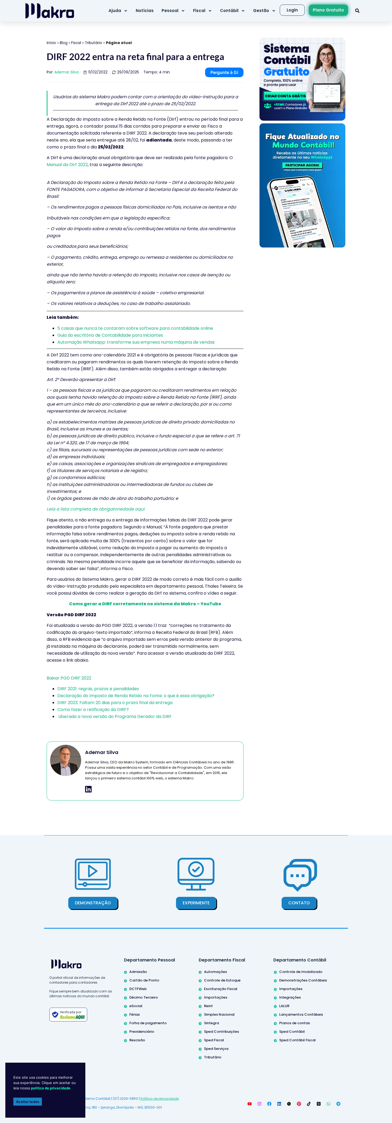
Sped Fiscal (214, 1040)
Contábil (229, 10)
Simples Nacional (219, 1014)
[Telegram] (338, 1104)
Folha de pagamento (148, 1023)
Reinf (208, 1005)
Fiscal (199, 10)
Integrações (290, 997)
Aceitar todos (27, 1102)
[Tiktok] (309, 1104)
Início (51, 42)
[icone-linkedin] (88, 789)
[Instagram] (259, 1104)
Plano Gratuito (328, 10)
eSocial (135, 1005)
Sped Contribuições (221, 1031)
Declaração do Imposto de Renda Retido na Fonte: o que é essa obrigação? (135, 696)
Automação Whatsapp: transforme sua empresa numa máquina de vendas (136, 342)
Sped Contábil (292, 1031)
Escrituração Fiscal (220, 988)
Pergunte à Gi (224, 72)
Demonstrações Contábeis (303, 980)
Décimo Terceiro (143, 997)
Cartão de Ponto (144, 980)
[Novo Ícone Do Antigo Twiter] (289, 1104)
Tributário (93, 42)
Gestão (261, 10)
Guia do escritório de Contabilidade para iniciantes (110, 335)
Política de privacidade (159, 1098)
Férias (134, 1014)
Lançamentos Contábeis (301, 1014)
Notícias (145, 10)
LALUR (284, 1005)
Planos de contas (294, 1023)
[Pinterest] (299, 1104)
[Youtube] (249, 1104)
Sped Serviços (216, 1048)
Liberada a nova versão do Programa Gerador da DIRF (114, 716)
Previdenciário (141, 1031)
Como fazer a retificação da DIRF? (93, 709)
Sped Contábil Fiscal (297, 1040)
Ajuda (115, 10)
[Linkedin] (279, 1104)
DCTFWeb (138, 988)
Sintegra (211, 1023)
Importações (215, 997)
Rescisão (137, 1040)
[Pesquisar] (357, 11)
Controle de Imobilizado (300, 971)
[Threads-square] (318, 1104)
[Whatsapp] (328, 1104)
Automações (215, 971)
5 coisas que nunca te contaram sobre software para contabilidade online (135, 328)
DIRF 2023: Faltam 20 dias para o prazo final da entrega (115, 703)
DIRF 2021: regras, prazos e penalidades (98, 689)
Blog (63, 42)
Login (292, 10)
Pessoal (170, 10)
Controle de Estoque (222, 980)
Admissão (138, 971)
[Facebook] (269, 1104)
